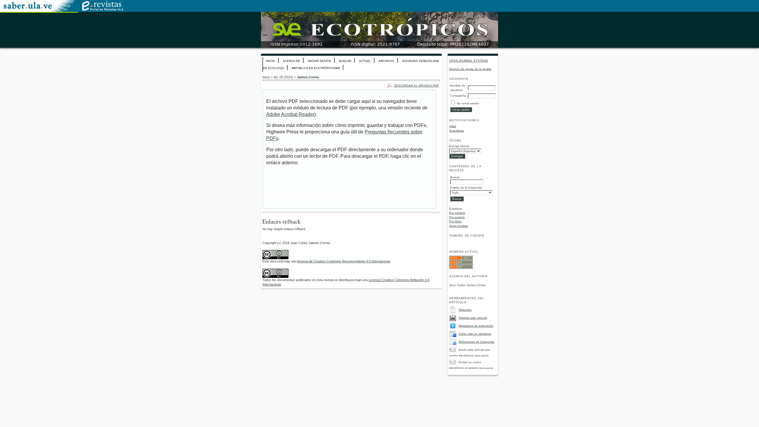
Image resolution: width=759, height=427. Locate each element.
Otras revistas (458, 225)
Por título (455, 221)
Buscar (345, 61)
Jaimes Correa (308, 77)
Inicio (270, 61)
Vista (452, 126)
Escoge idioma (459, 146)
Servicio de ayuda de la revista (470, 69)
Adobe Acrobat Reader (290, 114)
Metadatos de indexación (476, 325)
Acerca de (291, 61)
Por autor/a (457, 217)
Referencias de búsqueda (476, 341)
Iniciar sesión (319, 61)
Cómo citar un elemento (475, 333)
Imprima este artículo (473, 317)
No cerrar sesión (468, 103)
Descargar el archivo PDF (416, 85)
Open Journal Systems (468, 60)
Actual (365, 61)
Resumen (465, 309)
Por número (457, 212)
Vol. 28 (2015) (283, 77)
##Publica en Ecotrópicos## (316, 68)
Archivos (386, 61)
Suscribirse (456, 130)
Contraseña (458, 95)
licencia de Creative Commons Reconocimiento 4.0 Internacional (343, 261)
